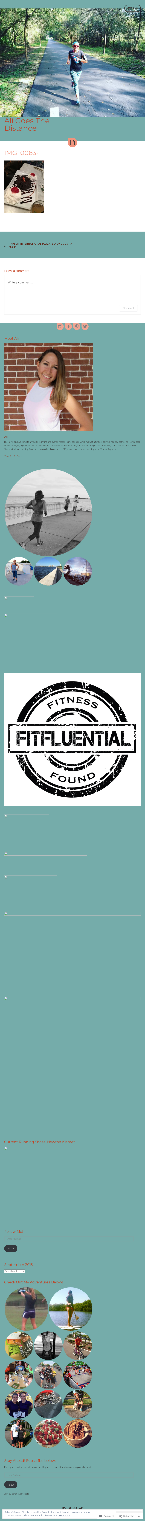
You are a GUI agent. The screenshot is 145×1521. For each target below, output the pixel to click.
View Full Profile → (13, 456)
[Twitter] (85, 326)
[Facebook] (68, 326)
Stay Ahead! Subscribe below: (30, 1461)
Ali (6, 437)
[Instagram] (60, 326)
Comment (128, 308)
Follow (11, 1248)
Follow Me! (13, 1231)
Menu (134, 8)
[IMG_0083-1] (72, 142)
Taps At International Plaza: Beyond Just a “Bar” (40, 245)
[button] (48, 512)
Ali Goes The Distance (27, 124)
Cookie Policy (64, 1515)
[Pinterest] (76, 326)
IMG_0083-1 (22, 153)
